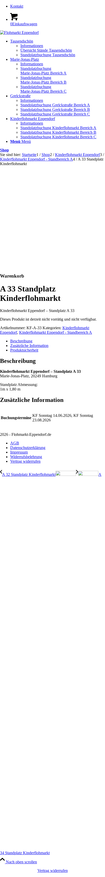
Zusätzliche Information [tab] (29, 345)
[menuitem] (57, 6)
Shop (4, 150)
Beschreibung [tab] (21, 341)
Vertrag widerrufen (52, 870)
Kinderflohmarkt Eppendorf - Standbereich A (55, 332)
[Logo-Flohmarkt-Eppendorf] (19, 32)
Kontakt (16, 6)
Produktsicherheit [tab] (24, 350)
